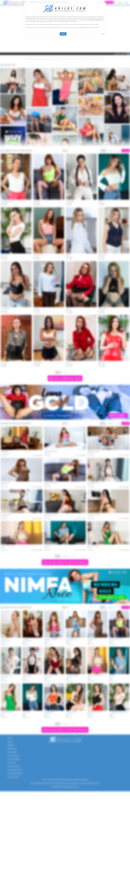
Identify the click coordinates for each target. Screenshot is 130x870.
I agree (63, 34)
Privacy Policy (83, 27)
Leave (103, 34)
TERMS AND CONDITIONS (95, 20)
